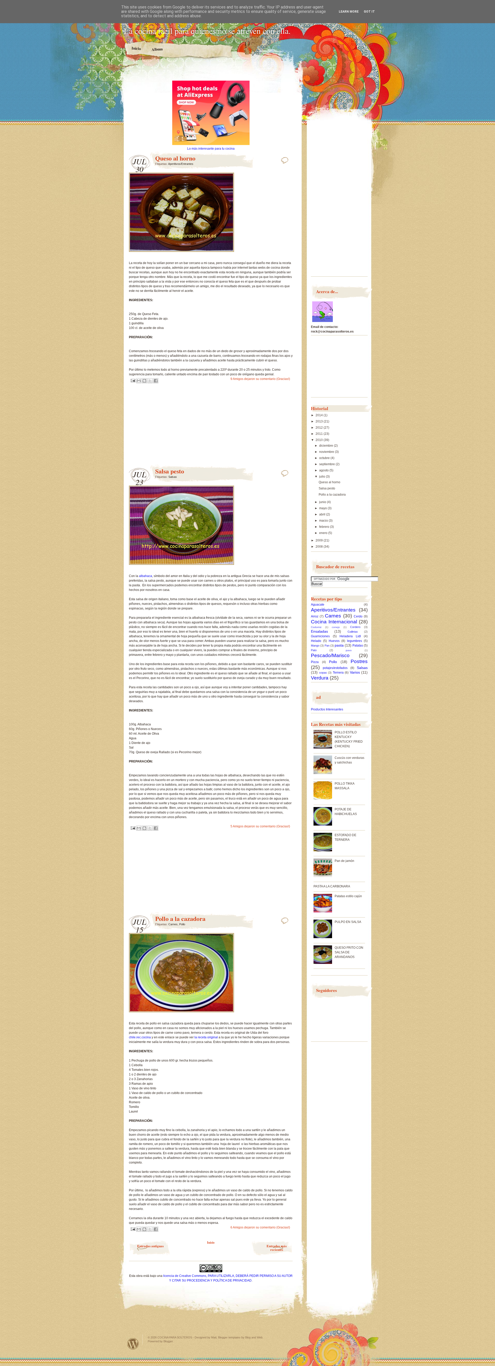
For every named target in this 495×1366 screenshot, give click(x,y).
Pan (327, 645)
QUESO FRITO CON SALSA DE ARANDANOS (349, 952)
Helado (316, 641)
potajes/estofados (335, 668)
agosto (324, 470)
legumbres (354, 641)
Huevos (334, 641)
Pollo (182, 924)
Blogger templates (229, 1337)
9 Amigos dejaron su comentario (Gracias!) (260, 379)
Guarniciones (320, 636)
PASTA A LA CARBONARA (332, 886)
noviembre (327, 452)
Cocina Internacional (334, 621)
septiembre (327, 464)
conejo (336, 627)
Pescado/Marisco (330, 655)
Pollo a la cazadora (180, 918)
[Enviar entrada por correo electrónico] (132, 380)
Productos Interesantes (327, 709)
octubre (325, 458)
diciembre (326, 445)
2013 (320, 421)
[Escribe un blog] (144, 380)
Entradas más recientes (277, 1247)
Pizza (315, 662)
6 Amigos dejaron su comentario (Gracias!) (260, 1227)
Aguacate (317, 604)
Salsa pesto (169, 471)
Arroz (314, 616)
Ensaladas (319, 631)
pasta (339, 645)
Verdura (319, 678)
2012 (320, 427)
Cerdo (358, 616)
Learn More (349, 11)
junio (323, 502)
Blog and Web (253, 1337)
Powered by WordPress (133, 1344)
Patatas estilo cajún (348, 896)
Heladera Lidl (350, 636)
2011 (320, 434)
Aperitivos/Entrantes (180, 163)
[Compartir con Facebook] (155, 380)
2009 (320, 540)
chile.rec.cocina (140, 1037)
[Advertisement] (211, 71)
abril (322, 514)
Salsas (172, 476)
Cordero (355, 627)
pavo (349, 650)
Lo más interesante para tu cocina (211, 148)
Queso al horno (175, 158)
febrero (324, 527)
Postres (359, 661)
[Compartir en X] (150, 380)
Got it (369, 11)
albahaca (145, 576)
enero (323, 533)
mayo (323, 508)
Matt (214, 1337)
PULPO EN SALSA (348, 922)
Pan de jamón (344, 861)
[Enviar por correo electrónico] (138, 380)
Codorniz (316, 627)
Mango (315, 645)
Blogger (168, 1341)
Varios (355, 672)
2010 (320, 440)
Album (157, 49)
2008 (320, 546)
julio (322, 476)
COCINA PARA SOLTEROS (175, 1337)
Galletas (353, 631)
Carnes (173, 924)
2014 (320, 415)
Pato (314, 650)
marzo (324, 520)
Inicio (136, 48)
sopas (323, 672)
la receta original (206, 1037)
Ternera (338, 672)
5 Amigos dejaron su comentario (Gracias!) (260, 826)
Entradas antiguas (150, 1245)
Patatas (357, 645)
